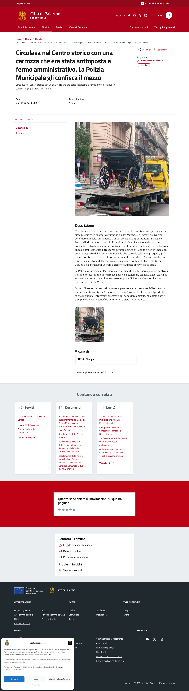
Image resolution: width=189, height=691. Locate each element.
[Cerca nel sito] (169, 15)
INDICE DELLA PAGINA (24, 119)
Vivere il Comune (78, 27)
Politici (44, 610)
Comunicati (74, 614)
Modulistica (101, 614)
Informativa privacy (105, 647)
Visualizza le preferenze (59, 679)
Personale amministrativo (53, 614)
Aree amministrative (23, 614)
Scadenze (100, 610)
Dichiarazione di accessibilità (109, 656)
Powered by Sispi (167, 683)
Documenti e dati (139, 27)
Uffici (16, 619)
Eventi (126, 614)
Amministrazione (26, 27)
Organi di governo (22, 610)
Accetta (14, 679)
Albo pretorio (102, 643)
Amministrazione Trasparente (109, 638)
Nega (36, 679)
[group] (33, 440)
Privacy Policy (36, 685)
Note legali (101, 652)
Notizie (72, 610)
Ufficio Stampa (86, 359)
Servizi (59, 27)
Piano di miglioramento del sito (110, 661)
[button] (70, 643)
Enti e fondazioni (22, 623)
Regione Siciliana (23, 3)
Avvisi (71, 619)
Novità (45, 27)
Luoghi (126, 610)
